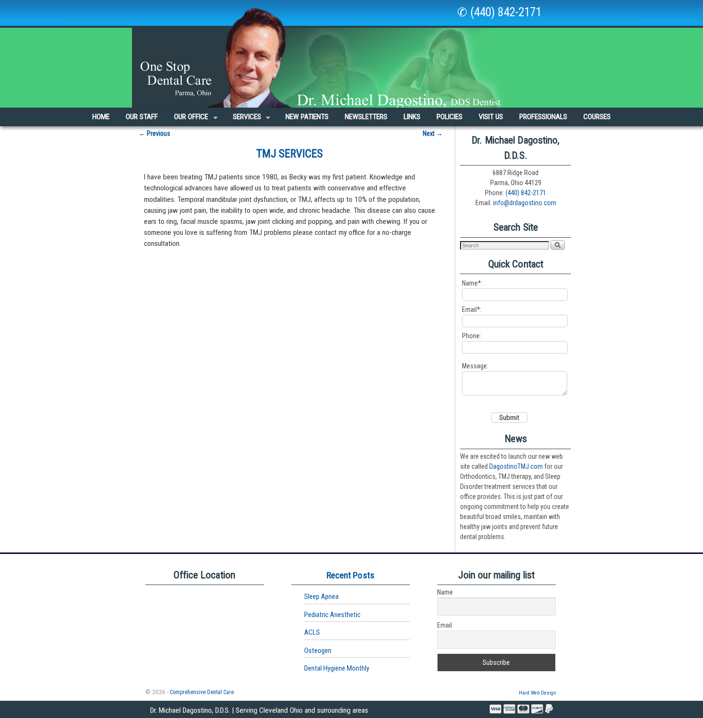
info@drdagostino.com (524, 203)
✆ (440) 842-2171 (499, 12)
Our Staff (142, 116)
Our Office (187, 119)
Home (101, 116)
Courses (597, 116)
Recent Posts (350, 575)
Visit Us (491, 116)
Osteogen (317, 650)
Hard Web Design (537, 693)
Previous (154, 133)
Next (433, 133)
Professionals (543, 116)
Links (412, 116)
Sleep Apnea (321, 596)
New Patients (307, 116)
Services (243, 119)
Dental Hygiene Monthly (336, 668)
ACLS (312, 632)
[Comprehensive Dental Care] (351, 54)
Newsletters (366, 116)
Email (444, 625)
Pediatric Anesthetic (332, 614)
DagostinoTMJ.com (516, 466)
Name (445, 592)
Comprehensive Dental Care (202, 692)
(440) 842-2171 (525, 193)
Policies (449, 116)
